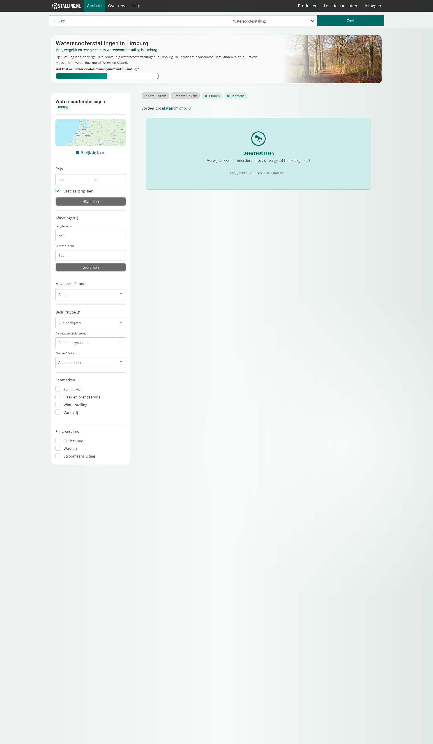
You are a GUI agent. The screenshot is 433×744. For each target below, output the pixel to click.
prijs (187, 108)
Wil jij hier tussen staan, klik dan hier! (258, 173)
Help (135, 5)
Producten (308, 5)
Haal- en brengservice (82, 397)
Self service (73, 389)
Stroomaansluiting (79, 456)
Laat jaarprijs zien (78, 191)
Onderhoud (73, 440)
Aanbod (94, 5)
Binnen (214, 96)
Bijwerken (91, 201)
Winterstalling (75, 404)
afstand (169, 108)
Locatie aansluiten (341, 5)
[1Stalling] (66, 6)
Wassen (70, 448)
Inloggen (373, 5)
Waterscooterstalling (249, 21)
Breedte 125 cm (185, 96)
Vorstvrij (71, 412)
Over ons (116, 5)
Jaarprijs (238, 96)
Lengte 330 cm (155, 96)
